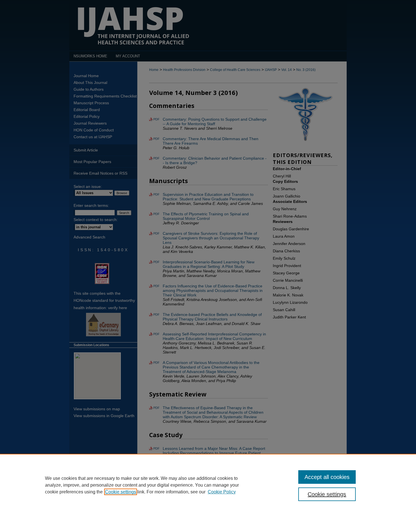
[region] (208, 485)
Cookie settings (120, 491)
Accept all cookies (327, 477)
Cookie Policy (222, 491)
